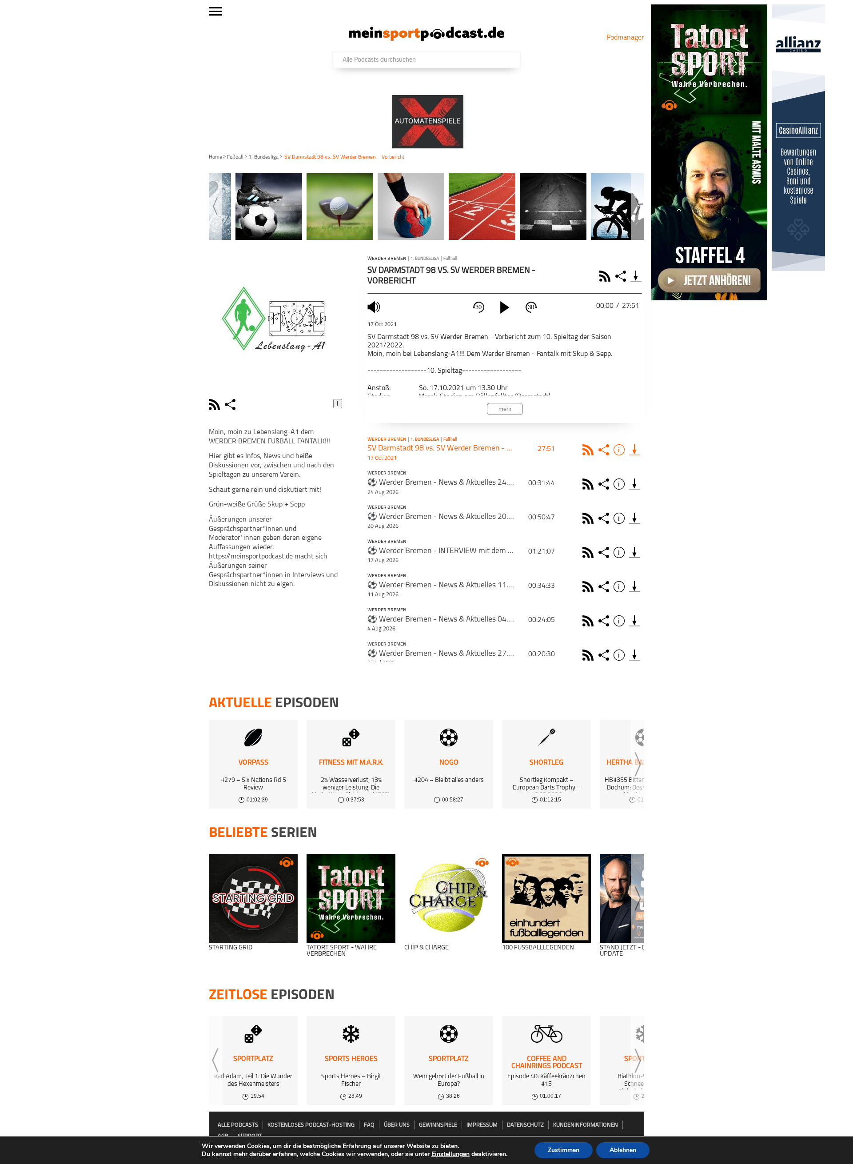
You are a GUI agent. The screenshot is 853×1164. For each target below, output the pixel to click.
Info (620, 449)
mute (375, 306)
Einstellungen (450, 1154)
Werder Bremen (386, 259)
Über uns (397, 1125)
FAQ (369, 1125)
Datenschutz (525, 1125)
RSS (606, 276)
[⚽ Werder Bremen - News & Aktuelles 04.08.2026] (634, 620)
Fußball (235, 157)
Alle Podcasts (238, 1125)
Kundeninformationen (585, 1125)
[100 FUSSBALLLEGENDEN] (546, 898)
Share (622, 276)
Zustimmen (563, 1150)
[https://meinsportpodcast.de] (426, 39)
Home (215, 157)
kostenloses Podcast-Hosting (311, 1125)
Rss (589, 449)
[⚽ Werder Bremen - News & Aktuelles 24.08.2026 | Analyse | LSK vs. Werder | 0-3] (634, 484)
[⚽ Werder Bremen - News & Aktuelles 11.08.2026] (634, 586)
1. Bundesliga (263, 157)
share (231, 404)
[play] (504, 307)
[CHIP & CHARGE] (448, 898)
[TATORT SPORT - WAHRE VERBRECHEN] (351, 898)
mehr (504, 409)
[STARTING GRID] (253, 898)
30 (478, 307)
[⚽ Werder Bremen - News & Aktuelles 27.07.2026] (634, 655)
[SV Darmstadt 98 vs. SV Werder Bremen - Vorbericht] (634, 449)
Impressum (482, 1125)
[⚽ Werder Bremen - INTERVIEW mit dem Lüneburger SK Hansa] (634, 552)
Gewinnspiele (438, 1125)
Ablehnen (623, 1150)
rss (215, 404)
